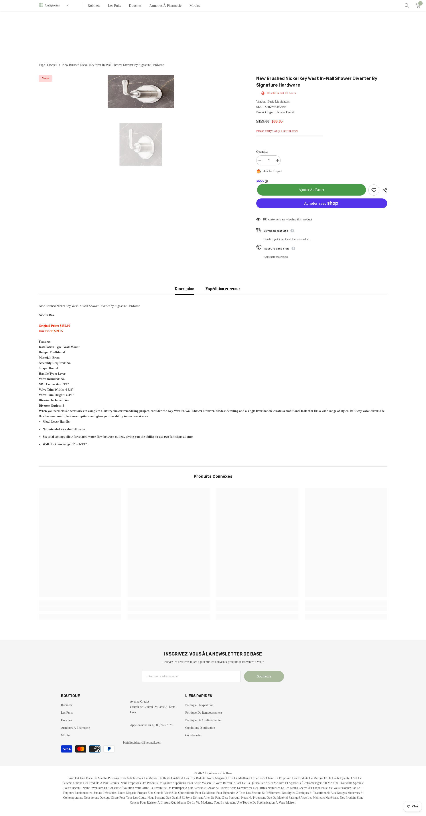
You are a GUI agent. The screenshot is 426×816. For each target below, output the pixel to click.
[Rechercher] (407, 5)
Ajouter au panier (310, 190)
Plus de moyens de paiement (321, 211)
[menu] (41, 5)
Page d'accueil (48, 65)
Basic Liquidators (279, 101)
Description (184, 288)
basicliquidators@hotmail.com (142, 742)
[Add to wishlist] (373, 190)
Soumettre (264, 676)
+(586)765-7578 (162, 725)
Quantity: (262, 151)
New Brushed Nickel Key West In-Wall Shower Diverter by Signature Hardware (316, 82)
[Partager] (383, 190)
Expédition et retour (222, 288)
